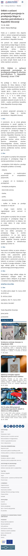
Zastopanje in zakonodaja (8, 463)
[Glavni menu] (2, 2)
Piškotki (4, 535)
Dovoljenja (4, 499)
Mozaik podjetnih (5, 524)
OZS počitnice (4, 526)
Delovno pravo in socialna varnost (10, 436)
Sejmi (2, 475)
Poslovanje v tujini (5, 434)
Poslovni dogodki (5, 473)
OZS (2, 6)
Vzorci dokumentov (6, 443)
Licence (3, 502)
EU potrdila (4, 510)
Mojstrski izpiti (5, 448)
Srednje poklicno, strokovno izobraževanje (12, 453)
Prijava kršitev (4, 494)
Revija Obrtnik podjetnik (7, 522)
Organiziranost (5, 485)
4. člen (3, 271)
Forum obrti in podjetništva (8, 465)
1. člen (3, 119)
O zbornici (4, 483)
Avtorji (2, 537)
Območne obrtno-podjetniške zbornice (11, 460)
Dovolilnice (4, 504)
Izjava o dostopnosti (6, 533)
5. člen (3, 287)
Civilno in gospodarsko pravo (8, 441)
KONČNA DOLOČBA (7, 284)
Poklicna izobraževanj (7, 446)
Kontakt (3, 496)
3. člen (3, 247)
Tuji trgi (3, 471)
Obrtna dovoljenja (5, 506)
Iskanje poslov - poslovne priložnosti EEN (11, 477)
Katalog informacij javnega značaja (10, 492)
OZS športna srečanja (6, 528)
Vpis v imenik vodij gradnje (8, 508)
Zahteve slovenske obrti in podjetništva (11, 468)
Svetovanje (4, 429)
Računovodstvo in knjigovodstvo (9, 438)
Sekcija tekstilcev (10, 6)
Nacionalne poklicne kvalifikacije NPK (10, 450)
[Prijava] (22, 2)
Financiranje (4, 480)
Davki (2, 432)
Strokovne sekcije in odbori (8, 458)
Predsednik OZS (5, 487)
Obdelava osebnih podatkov (8, 530)
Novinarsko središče (6, 490)
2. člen (3, 153)
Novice (19, 6)
